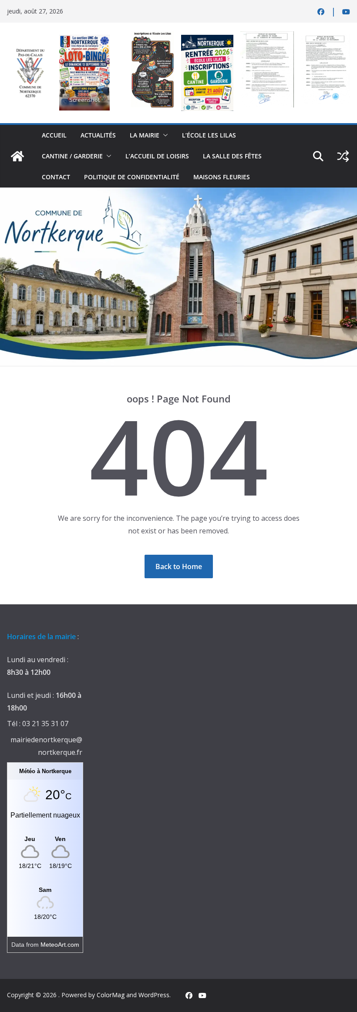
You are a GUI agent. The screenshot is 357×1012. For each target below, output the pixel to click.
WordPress (153, 995)
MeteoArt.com (59, 944)
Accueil (54, 135)
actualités (98, 135)
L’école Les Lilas (209, 135)
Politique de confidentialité (131, 177)
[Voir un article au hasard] (343, 156)
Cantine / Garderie (72, 156)
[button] (163, 135)
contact (56, 177)
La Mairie (144, 135)
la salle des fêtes (232, 156)
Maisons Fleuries (221, 177)
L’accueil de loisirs (157, 156)
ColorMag (111, 995)
